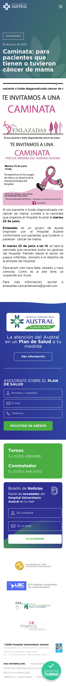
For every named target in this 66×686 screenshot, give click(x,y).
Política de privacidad (17, 673)
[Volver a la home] (15, 8)
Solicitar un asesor (28, 425)
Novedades (13, 36)
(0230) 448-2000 (27, 471)
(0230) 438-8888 (26, 456)
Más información (33, 356)
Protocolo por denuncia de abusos (25, 668)
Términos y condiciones (18, 677)
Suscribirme (35, 539)
